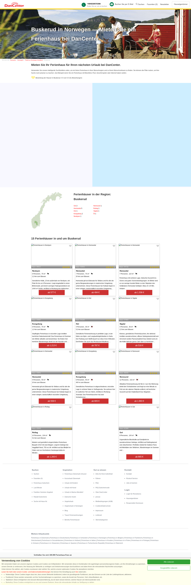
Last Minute (38, 488)
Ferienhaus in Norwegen (98, 538)
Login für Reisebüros (133, 494)
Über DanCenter (101, 492)
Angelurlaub (69, 501)
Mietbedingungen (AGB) (104, 501)
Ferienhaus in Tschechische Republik (91, 543)
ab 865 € (139, 457)
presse (98, 497)
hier (76, 572)
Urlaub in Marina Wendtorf (74, 492)
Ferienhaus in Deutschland (59, 538)
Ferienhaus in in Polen (122, 540)
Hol (75, 211)
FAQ (97, 483)
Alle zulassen (169, 562)
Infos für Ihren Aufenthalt (104, 474)
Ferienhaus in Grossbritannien (52, 540)
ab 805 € (95, 401)
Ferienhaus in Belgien (115, 538)
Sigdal (96, 211)
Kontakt (129, 474)
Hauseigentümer (181, 4)
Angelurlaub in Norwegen (74, 506)
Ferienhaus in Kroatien (105, 540)
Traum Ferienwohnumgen (74, 515)
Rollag (96, 208)
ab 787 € (95, 345)
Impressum (99, 511)
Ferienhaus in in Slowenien (49, 543)
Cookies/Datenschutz (103, 506)
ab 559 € (52, 401)
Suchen (141, 4)
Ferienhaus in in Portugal (140, 540)
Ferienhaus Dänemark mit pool (75, 474)
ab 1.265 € (52, 457)
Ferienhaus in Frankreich (133, 538)
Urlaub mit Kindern (71, 483)
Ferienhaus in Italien (88, 540)
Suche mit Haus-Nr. (40, 501)
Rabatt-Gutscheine (40, 497)
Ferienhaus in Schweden (79, 538)
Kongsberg (78, 214)
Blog (66, 511)
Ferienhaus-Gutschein (41, 483)
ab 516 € (139, 345)
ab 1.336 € (139, 292)
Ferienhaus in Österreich (114, 543)
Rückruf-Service (132, 478)
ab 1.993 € (139, 401)
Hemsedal (78, 208)
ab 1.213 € (52, 345)
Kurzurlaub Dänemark (72, 478)
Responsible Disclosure (134, 503)
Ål (94, 214)
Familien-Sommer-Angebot (43, 492)
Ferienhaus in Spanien (69, 543)
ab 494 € (95, 292)
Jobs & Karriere (131, 483)
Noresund (97, 206)
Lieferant (99, 515)
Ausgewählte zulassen (168, 568)
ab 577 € (52, 292)
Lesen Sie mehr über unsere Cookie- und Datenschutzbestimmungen (26, 572)
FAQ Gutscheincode (103, 488)
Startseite (13, 60)
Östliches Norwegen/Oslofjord (34, 60)
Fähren (98, 478)
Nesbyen (77, 216)
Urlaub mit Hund (70, 488)
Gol (75, 206)
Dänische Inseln (70, 497)
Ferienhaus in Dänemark (40, 538)
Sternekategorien (102, 520)
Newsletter (164, 4)
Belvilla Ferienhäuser (72, 520)
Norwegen (20, 60)
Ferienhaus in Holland (72, 540)
